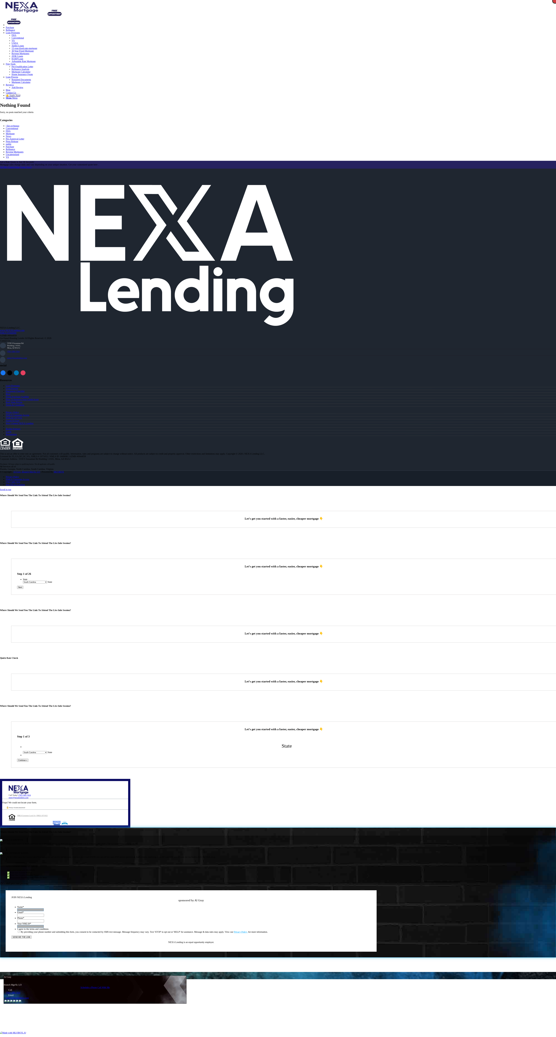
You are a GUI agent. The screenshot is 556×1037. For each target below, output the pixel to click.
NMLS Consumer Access (17, 415)
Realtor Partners (13, 429)
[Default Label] (23, 372)
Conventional (12, 128)
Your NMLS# (24, 923)
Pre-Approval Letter (15, 139)
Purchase (10, 146)
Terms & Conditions (15, 405)
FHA (8, 131)
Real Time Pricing (14, 402)
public (8, 144)
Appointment (55, 13)
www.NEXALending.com (12, 330)
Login (8, 431)
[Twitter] (9, 372)
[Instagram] (16, 372)
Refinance (10, 149)
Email (20, 912)
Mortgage (10, 133)
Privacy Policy (12, 412)
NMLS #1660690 (8, 333)
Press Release (12, 141)
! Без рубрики (12, 126)
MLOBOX (59, 472)
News (8, 136)
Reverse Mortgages (14, 152)
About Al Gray (13, 420)
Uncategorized (12, 154)
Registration (11, 434)
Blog (8, 394)
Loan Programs (13, 385)
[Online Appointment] (14, 25)
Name (20, 907)
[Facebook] (3, 372)
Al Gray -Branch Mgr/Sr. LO (26, 472)
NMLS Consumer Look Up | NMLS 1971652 (32, 815)
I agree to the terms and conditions (33, 929)
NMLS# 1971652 (14, 418)
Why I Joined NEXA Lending (19, 423)
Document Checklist (15, 391)
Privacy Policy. (241, 932)
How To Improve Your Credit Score (22, 399)
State (25, 579)
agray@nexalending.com (17, 358)
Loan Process (12, 388)
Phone (20, 918)
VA (7, 157)
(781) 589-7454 (13, 351)
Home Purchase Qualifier (17, 396)
